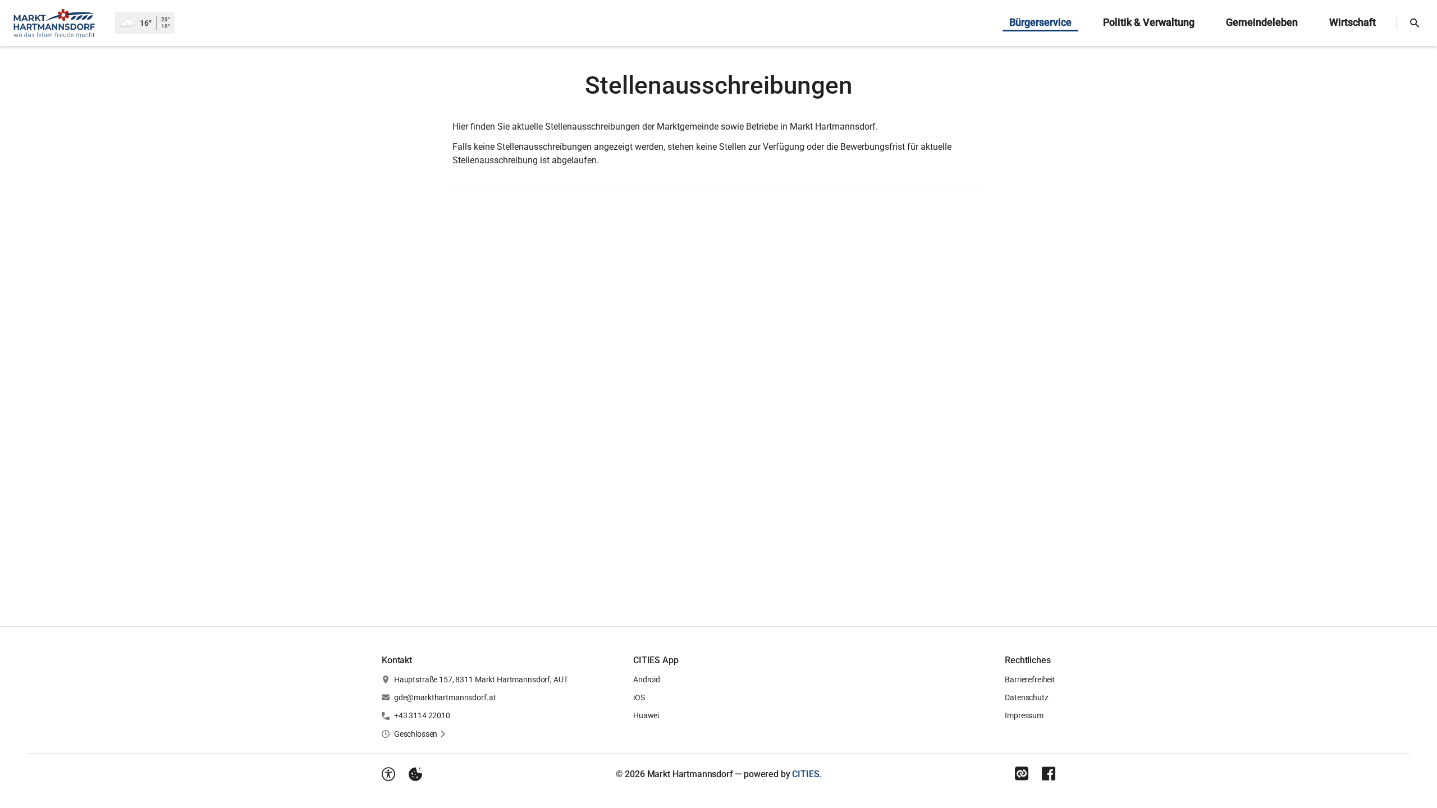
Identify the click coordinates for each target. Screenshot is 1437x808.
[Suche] (1415, 23)
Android (646, 679)
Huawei (646, 715)
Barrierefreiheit (1030, 679)
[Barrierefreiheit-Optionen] (388, 774)
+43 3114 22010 (422, 715)
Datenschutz (1026, 697)
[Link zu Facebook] (1048, 774)
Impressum (1024, 715)
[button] (420, 734)
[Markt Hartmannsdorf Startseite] (57, 23)
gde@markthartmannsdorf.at (445, 697)
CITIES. (806, 774)
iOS (639, 697)
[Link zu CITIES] (1021, 774)
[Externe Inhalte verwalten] (415, 774)
